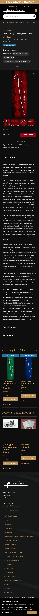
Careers (7, 584)
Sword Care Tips (10, 548)
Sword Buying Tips (11, 544)
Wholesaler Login (15, 511)
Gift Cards (8, 532)
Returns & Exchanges (12, 540)
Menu (36, 10)
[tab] (19, 157)
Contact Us (8, 592)
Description (9, 157)
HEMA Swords (30, 22)
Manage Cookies (7, 612)
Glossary (8, 524)
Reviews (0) (8, 335)
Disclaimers (9, 572)
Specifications (10, 327)
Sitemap (7, 588)
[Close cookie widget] (32, 612)
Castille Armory (8, 30)
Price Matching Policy (12, 560)
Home (4, 22)
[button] (19, 41)
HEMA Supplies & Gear (14, 22)
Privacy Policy (9, 564)
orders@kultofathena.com (11, 506)
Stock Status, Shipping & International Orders (19, 536)
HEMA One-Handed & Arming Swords (17, 61)
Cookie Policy (9, 568)
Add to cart (28, 135)
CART (27, 6)
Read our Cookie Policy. (28, 609)
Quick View (8, 404)
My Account (13, 6)
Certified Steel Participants (14, 556)
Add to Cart (11, 399)
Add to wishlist (20, 67)
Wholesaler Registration (13, 580)
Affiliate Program (10, 576)
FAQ (6, 520)
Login (5, 511)
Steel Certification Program (14, 552)
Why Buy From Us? (11, 516)
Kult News (8, 528)
